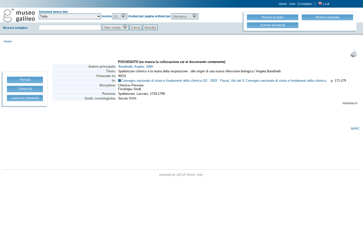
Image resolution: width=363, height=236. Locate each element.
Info (292, 4)
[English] (320, 4)
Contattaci (305, 4)
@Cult (181, 175)
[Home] (19, 15)
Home (283, 4)
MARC (355, 128)
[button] (120, 16)
